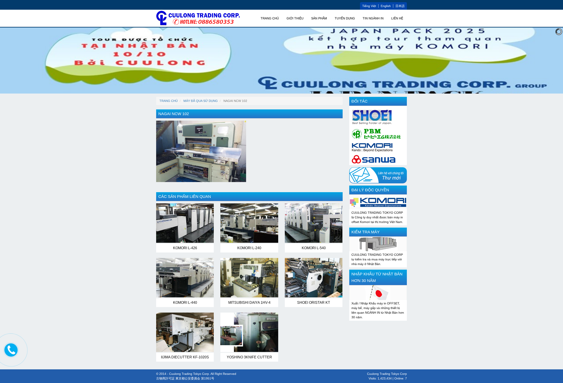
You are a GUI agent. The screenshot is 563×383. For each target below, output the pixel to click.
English (386, 6)
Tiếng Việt (369, 6)
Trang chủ (270, 18)
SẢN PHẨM (319, 18)
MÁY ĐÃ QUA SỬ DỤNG (200, 101)
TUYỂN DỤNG (345, 18)
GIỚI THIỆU (295, 18)
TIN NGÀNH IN (373, 18)
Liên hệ (397, 18)
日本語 (400, 6)
